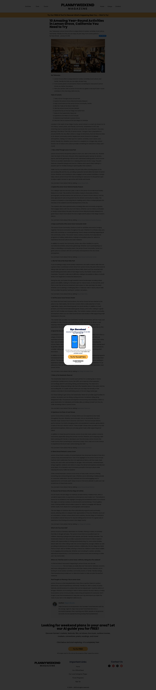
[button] (88, 327)
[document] (78, 345)
